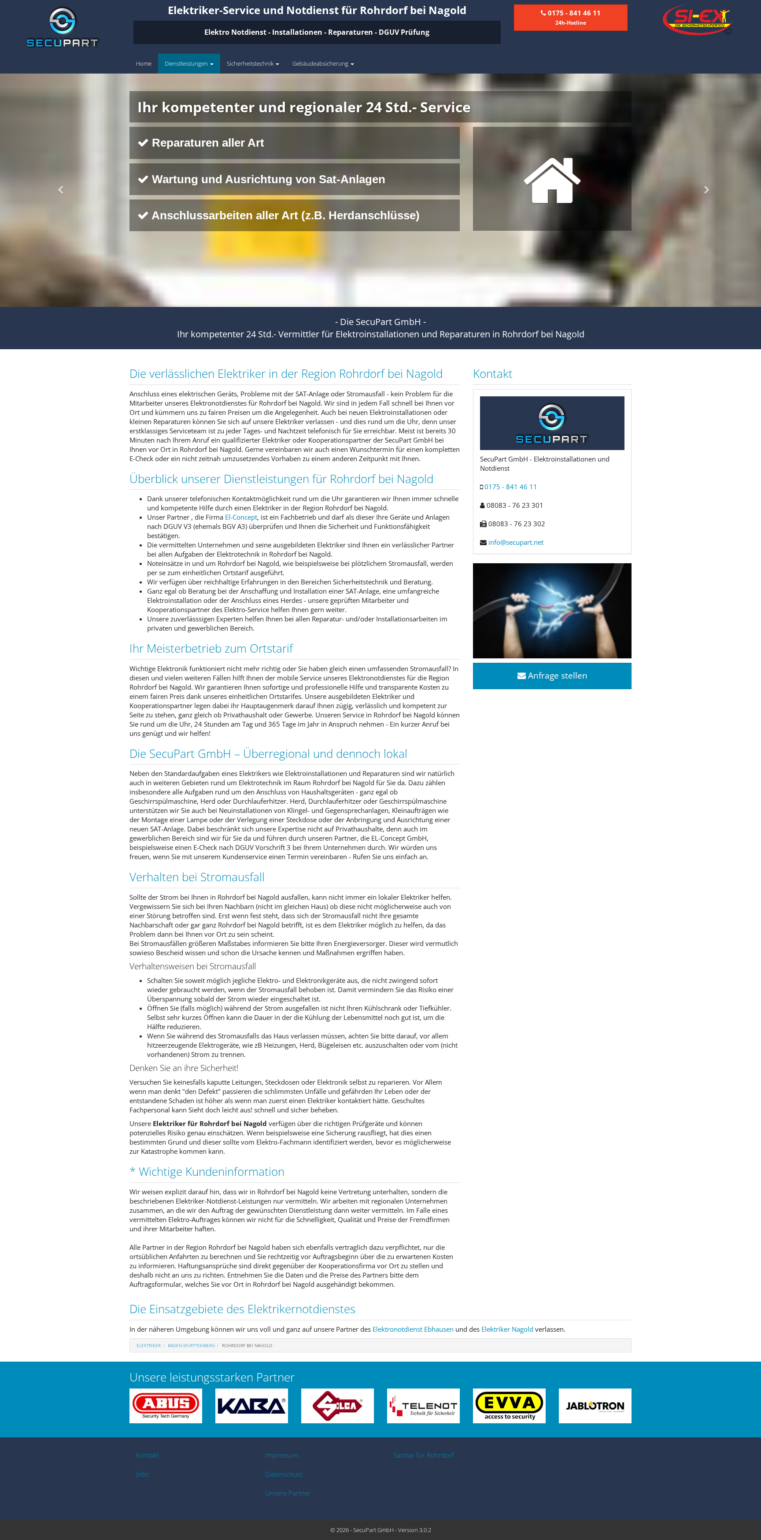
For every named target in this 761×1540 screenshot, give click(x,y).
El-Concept (241, 517)
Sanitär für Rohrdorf (424, 1455)
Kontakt (147, 1455)
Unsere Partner (288, 1492)
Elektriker (149, 1345)
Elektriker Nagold (507, 1329)
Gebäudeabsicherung (321, 63)
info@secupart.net (515, 542)
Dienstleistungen (187, 63)
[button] (57, 190)
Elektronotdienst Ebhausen (413, 1329)
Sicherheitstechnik (251, 63)
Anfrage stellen (556, 675)
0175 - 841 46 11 (510, 486)
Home (143, 63)
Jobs (142, 1474)
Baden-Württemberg (191, 1345)
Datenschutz (284, 1474)
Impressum (282, 1455)
